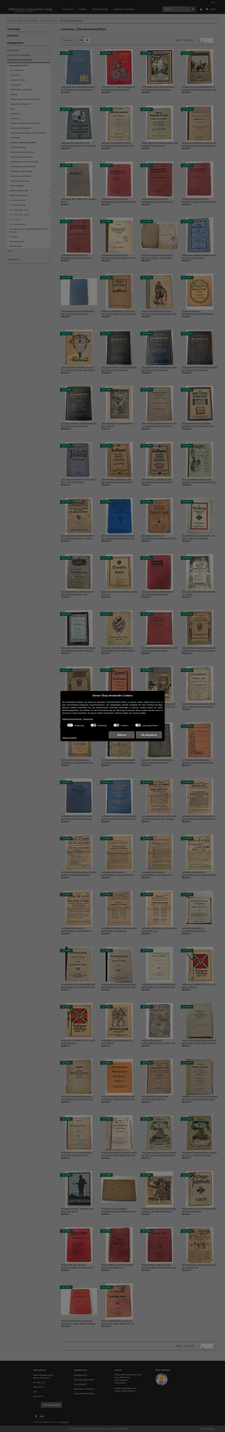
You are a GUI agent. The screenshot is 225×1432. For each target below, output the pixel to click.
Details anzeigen (69, 737)
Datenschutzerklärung (72, 719)
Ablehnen (121, 734)
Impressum (88, 719)
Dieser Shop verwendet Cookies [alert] (112, 695)
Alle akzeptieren (149, 734)
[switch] (70, 725)
